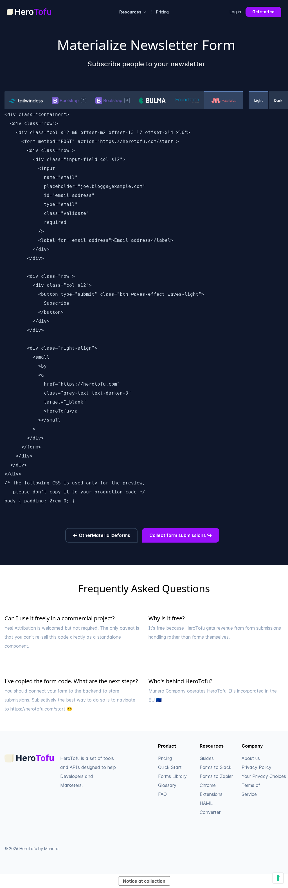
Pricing (162, 12)
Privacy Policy (256, 767)
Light (258, 100)
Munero (51, 848)
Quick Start (170, 767)
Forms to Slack (215, 767)
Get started (263, 11)
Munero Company (167, 691)
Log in (235, 11)
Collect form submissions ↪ (180, 535)
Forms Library (172, 776)
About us (251, 758)
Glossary (167, 785)
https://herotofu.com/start (37, 709)
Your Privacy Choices (264, 776)
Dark (278, 100)
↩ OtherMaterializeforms (101, 535)
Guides (207, 758)
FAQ (162, 794)
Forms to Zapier (216, 776)
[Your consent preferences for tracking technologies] (278, 878)
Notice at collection (144, 881)
